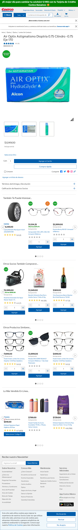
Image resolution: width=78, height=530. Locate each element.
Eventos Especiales (27, 478)
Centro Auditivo (26, 484)
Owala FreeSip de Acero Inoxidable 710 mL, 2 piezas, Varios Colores (37, 425)
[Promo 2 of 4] (38, 256)
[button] (50, 15)
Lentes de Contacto (25, 32)
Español (60, 10)
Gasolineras (25, 481)
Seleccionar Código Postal (15, 434)
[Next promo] (75, 227)
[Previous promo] (3, 227)
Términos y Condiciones (9, 487)
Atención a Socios (65, 486)
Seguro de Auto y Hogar (28, 490)
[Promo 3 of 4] (40, 256)
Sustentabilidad (7, 472)
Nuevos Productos (27, 497)
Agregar (39, 247)
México (71, 10)
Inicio (3, 32)
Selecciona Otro (10, 155)
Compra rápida (45, 166)
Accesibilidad (6, 502)
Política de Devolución (66, 483)
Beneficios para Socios (47, 478)
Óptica (9, 32)
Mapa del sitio (6, 499)
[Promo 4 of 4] (42, 256)
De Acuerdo (61, 514)
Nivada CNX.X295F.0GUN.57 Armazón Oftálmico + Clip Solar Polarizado (38, 361)
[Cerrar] (76, 20)
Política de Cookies (15, 525)
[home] (8, 10)
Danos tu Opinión (26, 493)
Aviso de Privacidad (8, 490)
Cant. (5, 161)
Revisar (61, 519)
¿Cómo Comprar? (26, 472)
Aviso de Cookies (7, 493)
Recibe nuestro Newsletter (15, 457)
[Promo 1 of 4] (35, 256)
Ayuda (42, 487)
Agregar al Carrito (45, 161)
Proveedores (6, 483)
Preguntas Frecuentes (9, 480)
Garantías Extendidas (28, 500)
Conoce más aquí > (63, 26)
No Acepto (61, 525)
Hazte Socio (44, 475)
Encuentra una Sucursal (28, 475)
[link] (61, 171)
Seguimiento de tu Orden (67, 474)
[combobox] (19, 15)
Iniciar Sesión (44, 472)
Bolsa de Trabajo (7, 496)
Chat (60, 489)
